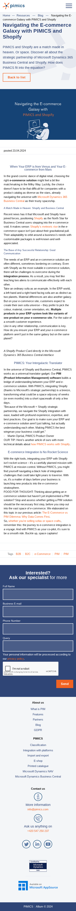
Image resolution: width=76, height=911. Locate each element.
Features (38, 714)
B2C (27, 553)
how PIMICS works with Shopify (50, 444)
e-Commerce (42, 553)
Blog (40, 15)
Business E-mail (12, 603)
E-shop (38, 760)
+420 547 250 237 (38, 830)
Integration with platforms (38, 750)
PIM (57, 553)
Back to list (16, 77)
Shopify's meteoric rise (44, 226)
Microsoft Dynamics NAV (38, 771)
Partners (38, 719)
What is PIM (38, 709)
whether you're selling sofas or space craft (33, 520)
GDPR (38, 730)
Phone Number (11, 620)
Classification (38, 745)
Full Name (9, 586)
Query (6, 638)
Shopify (38, 218)
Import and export (38, 755)
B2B (18, 553)
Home (6, 15)
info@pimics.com (38, 809)
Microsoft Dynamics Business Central (38, 776)
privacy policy (15, 658)
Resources (23, 15)
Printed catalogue (38, 766)
